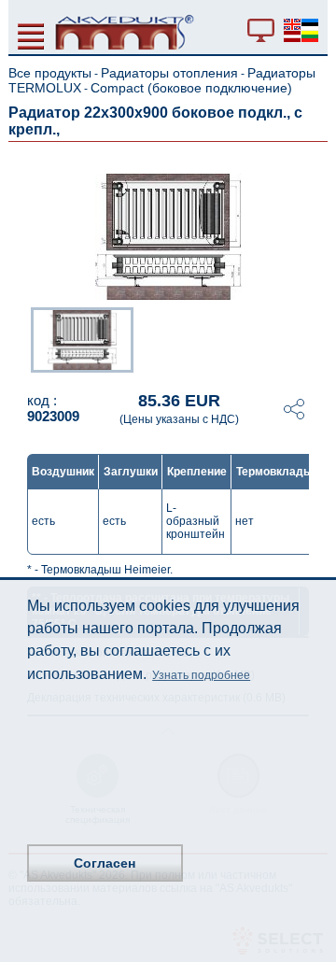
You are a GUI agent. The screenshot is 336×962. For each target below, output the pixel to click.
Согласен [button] (104, 863)
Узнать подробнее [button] (201, 675)
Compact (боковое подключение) (191, 87)
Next (314, 338)
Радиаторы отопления (169, 72)
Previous (21, 338)
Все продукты (49, 72)
